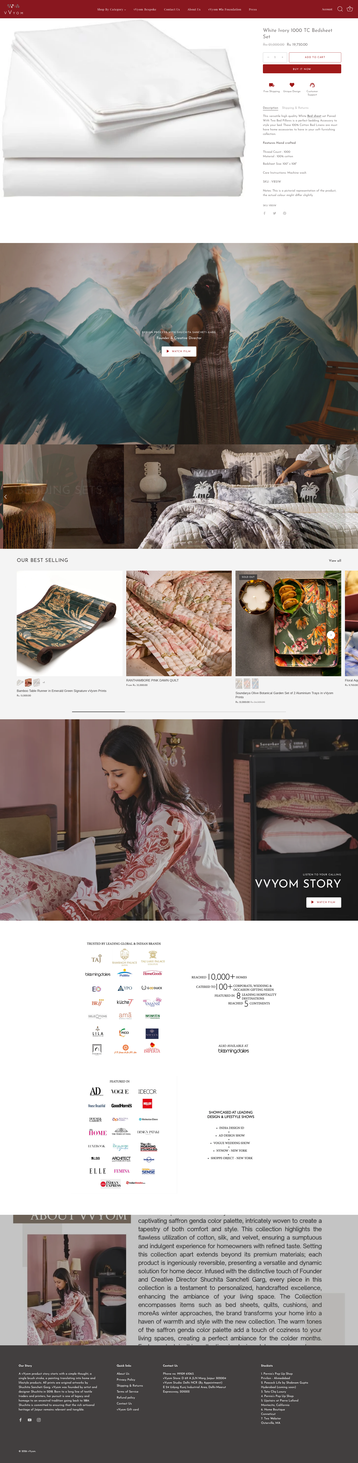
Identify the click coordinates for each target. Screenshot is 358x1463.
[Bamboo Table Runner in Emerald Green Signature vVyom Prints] (70, 623)
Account (327, 9)
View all (335, 560)
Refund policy (126, 1397)
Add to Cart (315, 57)
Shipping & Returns (295, 107)
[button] (27, 635)
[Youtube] (30, 1419)
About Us (123, 1373)
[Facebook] (20, 1419)
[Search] (340, 9)
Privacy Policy (126, 1379)
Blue (36, 682)
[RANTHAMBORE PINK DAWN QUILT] (179, 623)
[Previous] (5, 497)
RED (247, 683)
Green (20, 682)
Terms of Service (127, 1391)
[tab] (272, 108)
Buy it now (302, 69)
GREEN (238, 683)
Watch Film (181, 351)
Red (28, 682)
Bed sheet (314, 116)
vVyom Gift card (128, 1409)
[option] (179, 496)
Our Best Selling (42, 560)
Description (270, 107)
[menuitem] (111, 9)
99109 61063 (185, 1373)
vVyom (31, 1451)
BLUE (255, 683)
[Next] (352, 497)
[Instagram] (39, 1419)
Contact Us (124, 1403)
